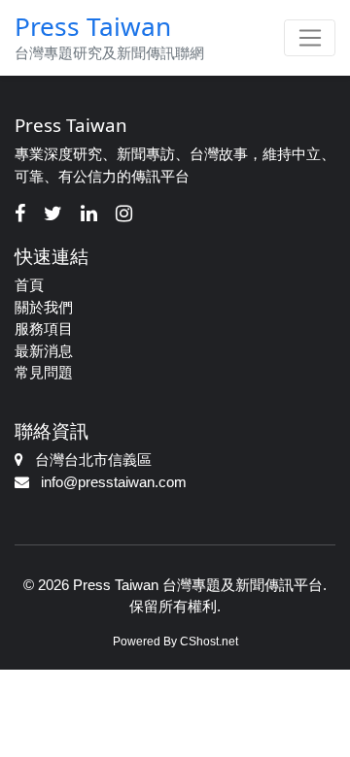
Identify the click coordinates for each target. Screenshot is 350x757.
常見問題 (44, 372)
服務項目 (44, 328)
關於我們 (44, 307)
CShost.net (209, 641)
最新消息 (44, 351)
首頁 (29, 285)
